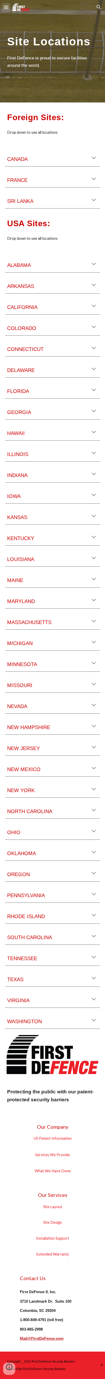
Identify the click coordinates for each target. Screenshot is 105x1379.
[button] (6, 7)
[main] (52, 40)
